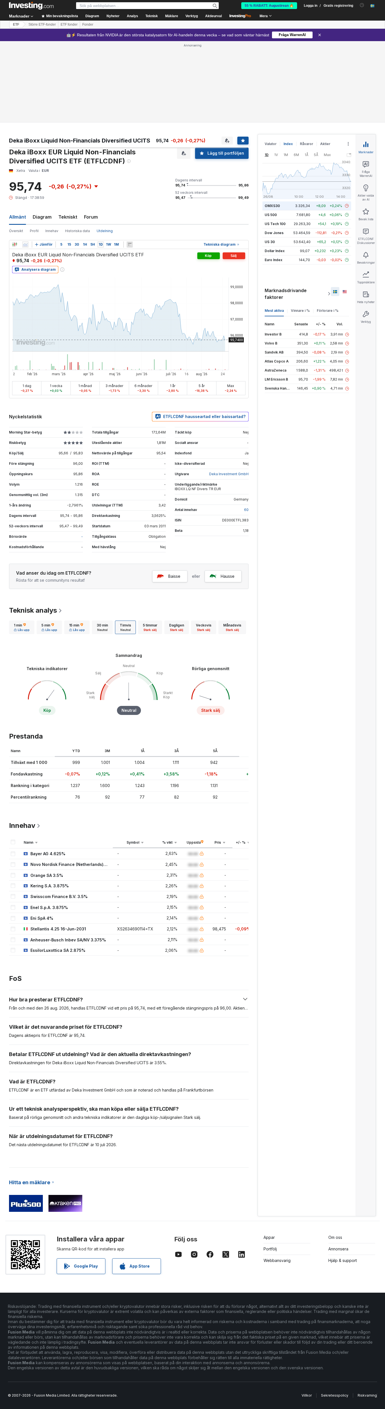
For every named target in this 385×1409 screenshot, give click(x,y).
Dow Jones (274, 233)
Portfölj (270, 1248)
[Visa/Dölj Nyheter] (130, 244)
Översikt (16, 231)
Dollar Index (275, 251)
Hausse (227, 576)
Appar (269, 1237)
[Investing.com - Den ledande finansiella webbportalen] (31, 6)
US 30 (270, 242)
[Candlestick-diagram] (15, 244)
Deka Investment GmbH (229, 474)
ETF (16, 24)
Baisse (174, 576)
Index (288, 144)
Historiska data (77, 231)
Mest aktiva (274, 310)
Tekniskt (67, 217)
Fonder (87, 24)
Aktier (325, 144)
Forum (91, 217)
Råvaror (306, 144)
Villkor (307, 1395)
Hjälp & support (342, 1260)
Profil (34, 231)
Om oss (335, 1237)
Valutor (270, 144)
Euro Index (273, 260)
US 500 (271, 215)
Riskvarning (367, 1395)
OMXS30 (272, 206)
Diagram (42, 217)
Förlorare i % (327, 310)
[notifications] (362, 5)
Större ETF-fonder (42, 24)
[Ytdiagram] (25, 244)
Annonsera (338, 1248)
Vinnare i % (300, 310)
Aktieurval (213, 16)
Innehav (51, 231)
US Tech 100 (275, 224)
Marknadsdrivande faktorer (286, 294)
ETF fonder (69, 24)
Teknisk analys (33, 610)
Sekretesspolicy (334, 1395)
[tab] (21, 627)
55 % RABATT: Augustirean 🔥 (269, 6)
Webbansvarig (277, 1260)
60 (246, 510)
